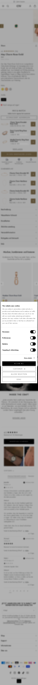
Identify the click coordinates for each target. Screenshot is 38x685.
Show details (28, 358)
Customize (18, 369)
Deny (19, 379)
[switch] (33, 337)
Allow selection (19, 374)
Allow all (19, 363)
